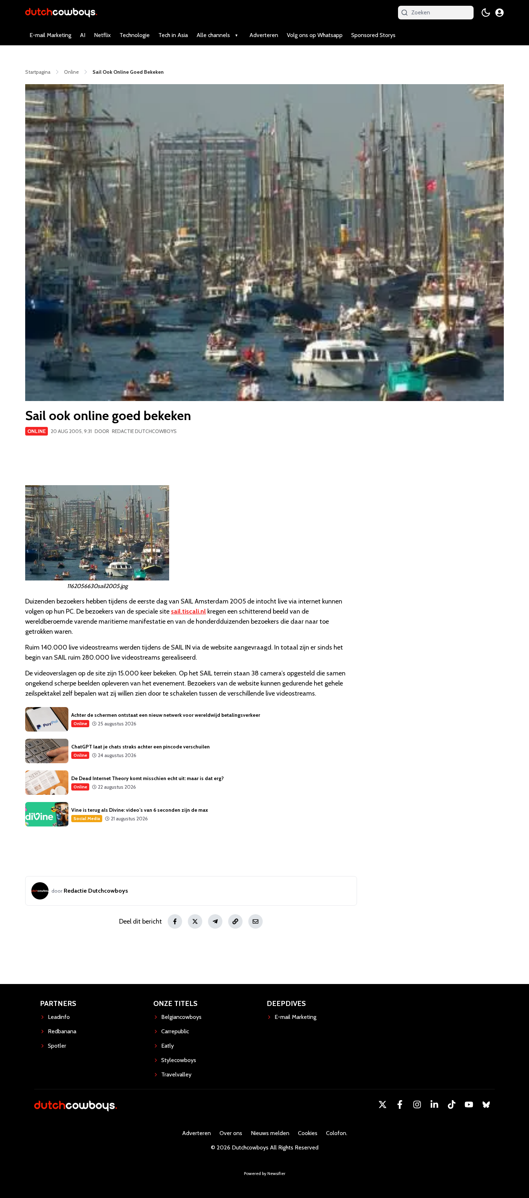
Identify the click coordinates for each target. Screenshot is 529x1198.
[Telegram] (215, 921)
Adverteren (263, 35)
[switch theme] (486, 13)
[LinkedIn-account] (434, 1104)
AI (82, 35)
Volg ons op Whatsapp (315, 35)
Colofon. (336, 1133)
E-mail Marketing (50, 35)
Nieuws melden (270, 1133)
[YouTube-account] (469, 1104)
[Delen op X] (195, 921)
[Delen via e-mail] (255, 921)
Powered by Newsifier (264, 1173)
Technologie (134, 35)
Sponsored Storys (373, 35)
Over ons (231, 1133)
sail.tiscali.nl (188, 611)
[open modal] (499, 12)
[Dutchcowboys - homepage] (61, 12)
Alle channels (213, 35)
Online (36, 431)
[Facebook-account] (399, 1104)
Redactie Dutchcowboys (144, 431)
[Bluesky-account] (486, 1104)
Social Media (86, 818)
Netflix (102, 35)
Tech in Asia (173, 35)
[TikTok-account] (451, 1104)
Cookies (307, 1133)
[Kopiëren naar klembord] (235, 921)
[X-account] (382, 1104)
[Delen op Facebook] (175, 921)
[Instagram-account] (417, 1104)
